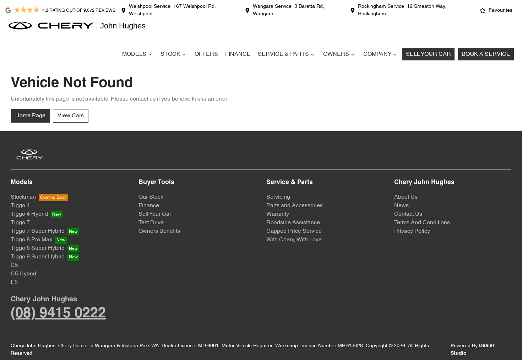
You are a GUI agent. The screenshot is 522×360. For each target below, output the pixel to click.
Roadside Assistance (293, 223)
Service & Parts (283, 54)
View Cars (71, 116)
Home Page (30, 116)
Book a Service (486, 54)
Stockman (23, 197)
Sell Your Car (428, 54)
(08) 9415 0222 (58, 313)
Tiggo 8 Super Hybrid (38, 248)
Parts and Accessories (294, 206)
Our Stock (150, 197)
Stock (170, 54)
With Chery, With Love (294, 240)
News (401, 206)
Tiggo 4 (20, 206)
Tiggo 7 (20, 223)
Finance (238, 54)
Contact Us (408, 214)
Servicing (278, 197)
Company (377, 54)
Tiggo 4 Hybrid (29, 214)
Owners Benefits (159, 231)
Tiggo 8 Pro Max (31, 240)
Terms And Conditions (422, 223)
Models (134, 54)
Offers (206, 54)
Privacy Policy (412, 231)
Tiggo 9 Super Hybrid (38, 257)
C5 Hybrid (23, 274)
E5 (14, 282)
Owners (336, 54)
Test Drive (151, 223)
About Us (406, 197)
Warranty (277, 214)
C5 (14, 265)
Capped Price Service (294, 231)
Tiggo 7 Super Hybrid (38, 231)
